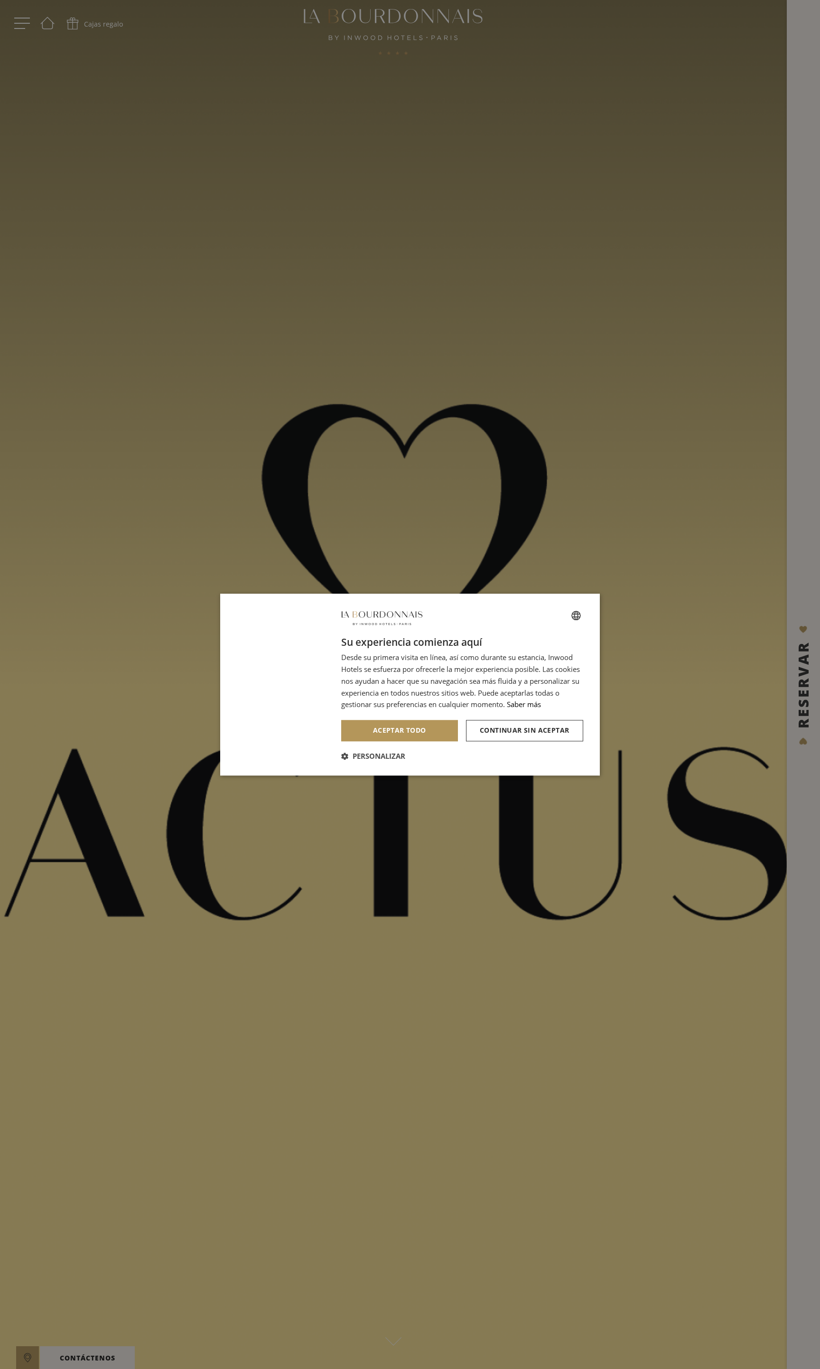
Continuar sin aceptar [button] (524, 730)
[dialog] (410, 684)
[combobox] (576, 615)
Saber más (524, 704)
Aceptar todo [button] (399, 730)
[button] (373, 756)
